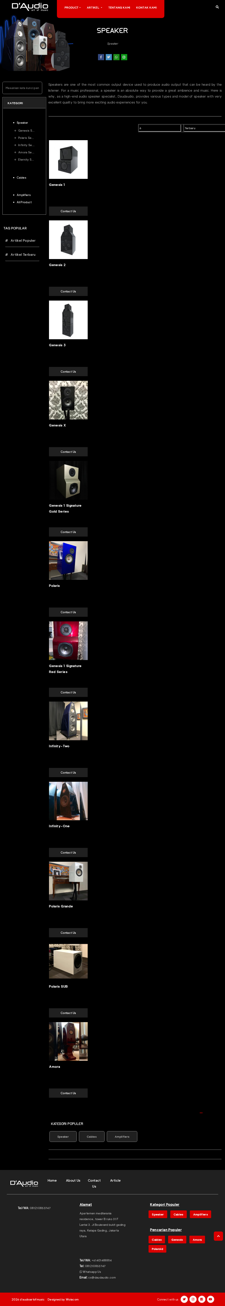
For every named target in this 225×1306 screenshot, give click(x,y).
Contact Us (68, 211)
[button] (217, 7)
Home (52, 1181)
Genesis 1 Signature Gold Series (65, 508)
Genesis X (57, 425)
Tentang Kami (119, 7)
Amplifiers (122, 1136)
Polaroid (157, 1249)
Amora (54, 1067)
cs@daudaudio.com (102, 1277)
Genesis (177, 1239)
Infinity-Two (59, 746)
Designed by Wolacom (63, 1299)
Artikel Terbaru (22, 255)
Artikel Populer (22, 241)
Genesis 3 (57, 345)
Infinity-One (59, 826)
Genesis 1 (57, 185)
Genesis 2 (57, 265)
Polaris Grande (61, 906)
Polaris (54, 586)
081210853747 (40, 1208)
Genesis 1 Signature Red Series (65, 669)
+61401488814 (102, 1260)
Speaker (112, 43)
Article (115, 1181)
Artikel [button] (93, 7)
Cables (92, 1136)
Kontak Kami (146, 7)
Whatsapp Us (91, 1271)
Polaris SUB (58, 987)
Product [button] (71, 7)
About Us (73, 1181)
